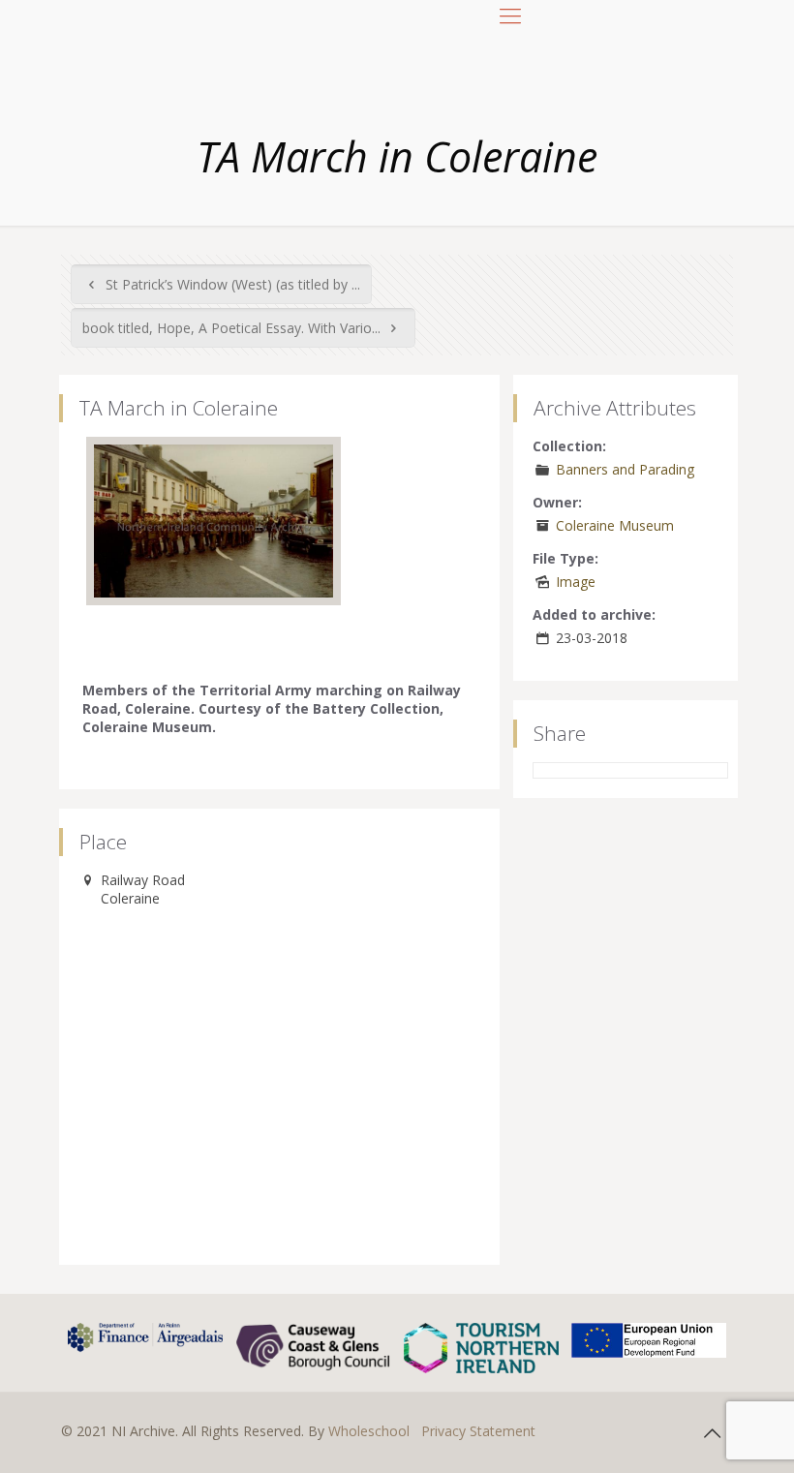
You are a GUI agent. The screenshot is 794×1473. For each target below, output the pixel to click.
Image (576, 581)
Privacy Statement (478, 1431)
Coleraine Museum (615, 525)
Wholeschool (369, 1431)
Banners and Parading (625, 469)
